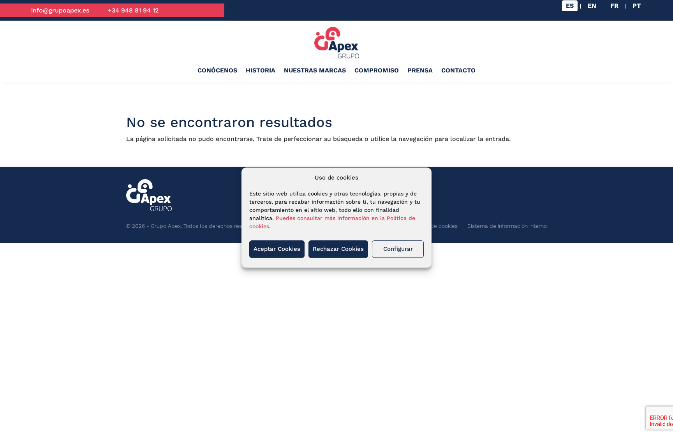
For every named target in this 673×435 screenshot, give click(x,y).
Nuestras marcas (315, 70)
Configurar (398, 249)
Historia (260, 70)
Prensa (420, 70)
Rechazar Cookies (338, 249)
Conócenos (217, 70)
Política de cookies (434, 226)
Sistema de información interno (507, 226)
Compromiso (376, 70)
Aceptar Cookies (277, 249)
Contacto (458, 70)
